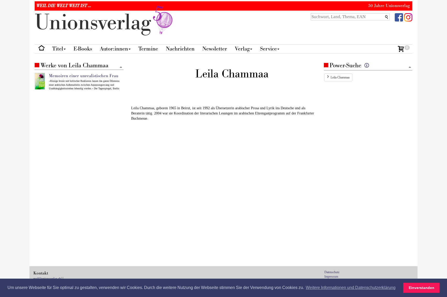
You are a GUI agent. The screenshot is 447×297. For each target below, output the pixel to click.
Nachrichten (180, 48)
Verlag (242, 48)
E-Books (82, 48)
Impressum (331, 276)
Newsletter (214, 48)
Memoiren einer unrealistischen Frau (83, 75)
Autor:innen (114, 48)
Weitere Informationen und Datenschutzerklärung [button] (351, 287)
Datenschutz (331, 272)
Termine (148, 48)
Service (268, 48)
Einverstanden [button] (421, 288)
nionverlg (96, 22)
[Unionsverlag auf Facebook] (399, 17)
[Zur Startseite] (41, 49)
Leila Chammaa (340, 77)
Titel (57, 48)
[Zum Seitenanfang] (409, 67)
